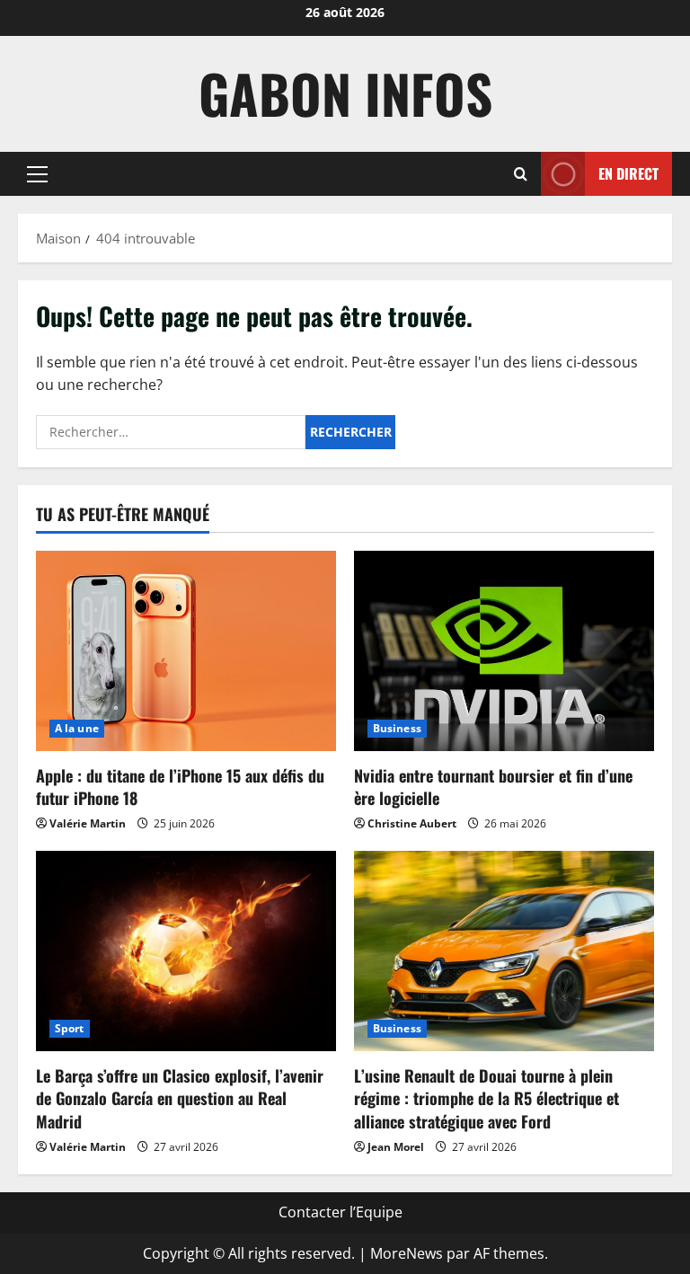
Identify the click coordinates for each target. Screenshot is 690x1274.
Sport (69, 1028)
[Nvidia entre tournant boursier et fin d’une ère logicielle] (504, 651)
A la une (77, 728)
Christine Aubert (411, 823)
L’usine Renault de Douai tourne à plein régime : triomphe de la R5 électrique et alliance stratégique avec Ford (486, 1098)
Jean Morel (395, 1147)
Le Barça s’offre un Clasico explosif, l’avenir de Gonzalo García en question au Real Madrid (179, 1098)
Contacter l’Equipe (340, 1212)
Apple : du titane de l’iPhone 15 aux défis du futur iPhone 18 (180, 787)
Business (397, 728)
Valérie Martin (87, 823)
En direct (628, 172)
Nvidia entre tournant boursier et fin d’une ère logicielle (493, 787)
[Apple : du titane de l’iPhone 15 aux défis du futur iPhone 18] (186, 651)
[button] (37, 173)
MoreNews (406, 1253)
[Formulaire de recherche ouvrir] (520, 173)
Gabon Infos (345, 93)
